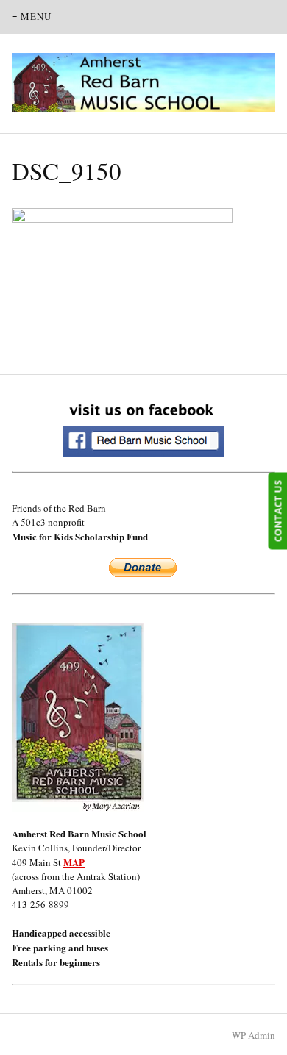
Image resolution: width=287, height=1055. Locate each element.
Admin (253, 1035)
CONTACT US (277, 510)
